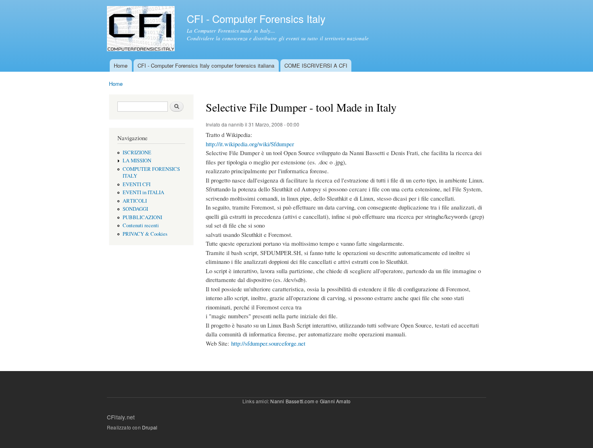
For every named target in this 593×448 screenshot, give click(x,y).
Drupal (149, 427)
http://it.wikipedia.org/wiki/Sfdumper (250, 144)
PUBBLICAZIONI (142, 217)
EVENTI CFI (136, 184)
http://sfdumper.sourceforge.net (268, 343)
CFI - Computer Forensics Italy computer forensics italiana (206, 65)
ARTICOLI (135, 200)
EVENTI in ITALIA (143, 192)
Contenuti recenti (141, 225)
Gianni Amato (335, 401)
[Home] (142, 29)
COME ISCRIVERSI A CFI (315, 65)
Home (120, 65)
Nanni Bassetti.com (292, 401)
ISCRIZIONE (137, 152)
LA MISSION (137, 160)
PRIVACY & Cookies (145, 233)
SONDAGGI (135, 208)
